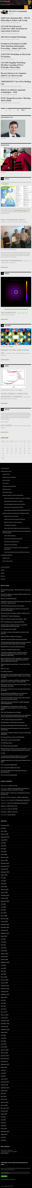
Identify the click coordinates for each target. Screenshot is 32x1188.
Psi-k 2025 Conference (6, 671)
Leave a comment (16, 22)
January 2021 (4, 956)
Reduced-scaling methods (11, 516)
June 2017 (3, 1073)
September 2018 (5, 1029)
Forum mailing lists (6, 471)
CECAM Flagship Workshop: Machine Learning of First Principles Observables (13, 65)
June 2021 (3, 942)
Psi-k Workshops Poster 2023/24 (9, 745)
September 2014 (5, 1131)
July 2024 (3, 843)
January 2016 (4, 1105)
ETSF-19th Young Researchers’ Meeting (11, 712)
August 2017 (4, 1067)
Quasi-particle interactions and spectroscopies (17, 510)
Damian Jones (10, 86)
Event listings (6, 480)
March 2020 (4, 977)
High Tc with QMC (13, 809)
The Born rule (8, 313)
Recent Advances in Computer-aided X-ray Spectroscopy (15, 613)
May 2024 (3, 848)
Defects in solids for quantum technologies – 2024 (13, 619)
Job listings (5, 483)
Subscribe (4, 1176)
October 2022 (4, 898)
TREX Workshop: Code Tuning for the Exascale (12, 722)
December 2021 (5, 924)
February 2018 (4, 1049)
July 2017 (3, 1070)
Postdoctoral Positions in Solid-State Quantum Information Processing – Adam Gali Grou (14, 46)
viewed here (5, 183)
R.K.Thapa (3, 811)
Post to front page (7, 561)
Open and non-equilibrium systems (13, 507)
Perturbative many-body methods (13, 501)
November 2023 (5, 866)
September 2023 (5, 872)
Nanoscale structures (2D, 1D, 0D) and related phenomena (16, 548)
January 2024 (4, 860)
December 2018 (5, 1020)
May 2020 (3, 971)
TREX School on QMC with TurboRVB (10, 740)
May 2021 (3, 945)
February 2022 (4, 918)
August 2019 (4, 997)
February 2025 (4, 834)
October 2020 (4, 959)
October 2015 (4, 1111)
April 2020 (3, 974)
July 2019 (3, 1000)
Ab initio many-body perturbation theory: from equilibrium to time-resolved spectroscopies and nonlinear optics (16, 716)
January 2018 (4, 1052)
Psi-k (13, 13)
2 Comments (12, 262)
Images (7, 178)
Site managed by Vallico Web (7, 1186)
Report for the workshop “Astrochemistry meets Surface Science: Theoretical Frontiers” (15, 789)
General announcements (9, 486)
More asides (5, 403)
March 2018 (4, 1047)
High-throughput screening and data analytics (17, 528)
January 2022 (4, 921)
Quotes (7, 409)
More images (5, 267)
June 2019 (3, 1003)
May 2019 (3, 1006)
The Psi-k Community (18, 11)
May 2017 (3, 1076)
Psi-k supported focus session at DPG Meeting (12, 737)
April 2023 (3, 883)
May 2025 (3, 828)
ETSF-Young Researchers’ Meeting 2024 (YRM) (12, 622)
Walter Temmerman (11, 261)
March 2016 (4, 1099)
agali (11, 22)
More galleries (5, 359)
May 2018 (3, 1041)
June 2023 (3, 880)
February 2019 (4, 1015)
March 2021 (4, 950)
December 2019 (5, 985)
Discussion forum (7, 492)
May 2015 (3, 1122)
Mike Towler (4, 398)
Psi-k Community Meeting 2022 (9, 764)
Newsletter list (6, 489)
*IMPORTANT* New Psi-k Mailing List (10, 616)
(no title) (3, 753)
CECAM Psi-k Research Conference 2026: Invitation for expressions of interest (14, 28)
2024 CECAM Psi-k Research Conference (11, 636)
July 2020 (3, 965)
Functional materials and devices (13, 538)
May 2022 (3, 910)
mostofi (9, 33)
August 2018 (4, 1032)
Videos (7, 273)
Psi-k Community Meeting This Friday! (10, 767)
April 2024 (3, 851)
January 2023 (4, 892)
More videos (5, 319)
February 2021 (4, 953)
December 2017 (5, 1055)
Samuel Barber (12, 814)
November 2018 (5, 1023)
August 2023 (4, 875)
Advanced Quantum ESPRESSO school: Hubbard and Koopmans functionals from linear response (14, 694)
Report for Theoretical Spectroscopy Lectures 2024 (14, 639)
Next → (23, 110)
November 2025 (5, 825)
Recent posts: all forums (9, 477)
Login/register (5, 468)
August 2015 (4, 1114)
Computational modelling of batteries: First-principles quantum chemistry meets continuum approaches (14, 756)
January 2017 (4, 1079)
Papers (2, 573)
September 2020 (5, 962)
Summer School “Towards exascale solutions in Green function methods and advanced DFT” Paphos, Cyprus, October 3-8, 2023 (16, 676)
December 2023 (5, 863)
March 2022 (4, 915)
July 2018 (3, 1035)
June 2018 (3, 1038)
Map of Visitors (5, 1153)
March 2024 (4, 854)
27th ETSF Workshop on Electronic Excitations (13, 606)
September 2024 (5, 837)
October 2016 (4, 1084)
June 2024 (3, 845)
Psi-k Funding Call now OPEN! (8, 629)
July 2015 (3, 1117)
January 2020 (4, 982)
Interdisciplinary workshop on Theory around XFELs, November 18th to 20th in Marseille (14, 625)
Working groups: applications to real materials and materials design (16, 532)
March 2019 (4, 1012)
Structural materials (10, 535)
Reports (3, 579)
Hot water (6, 425)
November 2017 (5, 1058)
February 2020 (4, 980)
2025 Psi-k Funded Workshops (13, 37)
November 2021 (5, 927)
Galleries (8, 325)
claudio (3, 797)
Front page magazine (6, 555)
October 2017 (4, 1061)
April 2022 (3, 912)
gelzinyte (10, 69)
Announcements (5, 567)
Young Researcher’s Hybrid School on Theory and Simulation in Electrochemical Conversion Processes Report (14, 708)
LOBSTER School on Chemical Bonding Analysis (13, 646)
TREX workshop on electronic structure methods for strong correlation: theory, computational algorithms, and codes (16, 749)
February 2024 (4, 857)
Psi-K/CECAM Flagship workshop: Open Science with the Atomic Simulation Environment (15, 698)
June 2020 (3, 968)
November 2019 (5, 988)
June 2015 (3, 1119)
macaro (9, 77)
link (20, 390)
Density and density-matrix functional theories (17, 498)
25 (17, 110)
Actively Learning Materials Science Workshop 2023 (14, 725)
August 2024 (4, 840)
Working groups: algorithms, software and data (15, 513)
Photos (3, 576)
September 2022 (5, 901)
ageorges (3, 806)
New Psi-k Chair (5, 668)
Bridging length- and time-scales (13, 522)
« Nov (2, 458)
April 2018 (3, 1044)
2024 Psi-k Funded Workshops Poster (10, 649)
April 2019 (3, 1009)
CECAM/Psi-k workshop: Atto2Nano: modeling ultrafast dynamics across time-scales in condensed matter (15, 681)
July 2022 (3, 904)
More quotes (5, 432)
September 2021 (5, 933)
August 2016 (4, 1090)
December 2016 (5, 1082)
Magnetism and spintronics (11, 541)
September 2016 (5, 1087)
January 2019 (4, 1017)
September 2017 (5, 1064)
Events (2, 570)
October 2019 (4, 991)
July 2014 (3, 1137)
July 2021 (3, 939)
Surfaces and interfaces (10, 544)
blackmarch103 (5, 793)
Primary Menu (30, 7)
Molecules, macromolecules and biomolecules (17, 552)
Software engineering (10, 525)
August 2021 (4, 936)
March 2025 (4, 831)
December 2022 (5, 895)
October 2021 (4, 930)
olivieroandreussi (20, 353)
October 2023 (4, 869)
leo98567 (10, 102)
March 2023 (4, 886)
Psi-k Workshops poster (20, 210)
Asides (7, 366)
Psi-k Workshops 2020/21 (13, 220)
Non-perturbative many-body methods (14, 504)
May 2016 (3, 1093)
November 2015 (5, 1108)
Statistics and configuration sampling (14, 519)
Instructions (6, 474)
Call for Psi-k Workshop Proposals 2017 (20, 800)
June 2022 (3, 907)
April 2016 (3, 1096)
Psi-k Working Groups (6, 743)
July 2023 (3, 877)
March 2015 (4, 1128)
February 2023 (4, 889)
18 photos (11, 346)
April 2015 (3, 1125)
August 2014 (4, 1134)
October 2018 (4, 1026)
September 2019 (5, 994)
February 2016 (4, 1102)
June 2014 (3, 1140)
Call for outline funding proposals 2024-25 (12, 719)
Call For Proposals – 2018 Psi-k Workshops (17, 797)
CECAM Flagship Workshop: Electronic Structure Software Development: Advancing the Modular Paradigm (16, 643)
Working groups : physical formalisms (12, 495)
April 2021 (3, 947)
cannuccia (12, 59)
